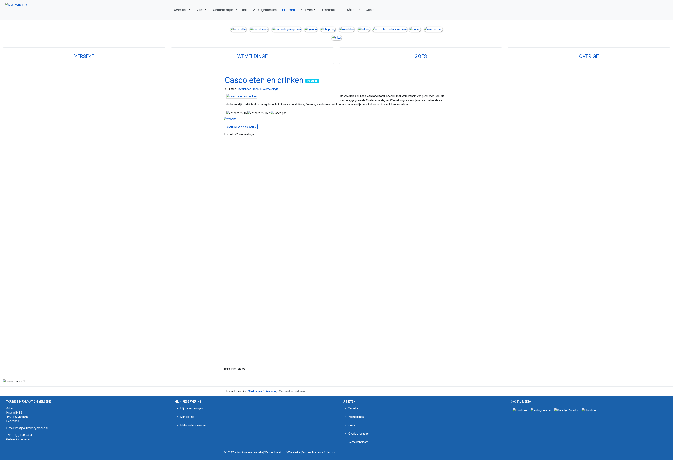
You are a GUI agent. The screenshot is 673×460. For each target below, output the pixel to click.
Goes (351, 425)
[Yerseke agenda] (311, 29)
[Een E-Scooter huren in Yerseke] (389, 29)
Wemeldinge (270, 89)
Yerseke (353, 408)
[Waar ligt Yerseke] (566, 410)
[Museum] (414, 29)
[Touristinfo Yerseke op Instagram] (540, 410)
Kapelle (257, 89)
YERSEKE (84, 56)
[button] (182, 10)
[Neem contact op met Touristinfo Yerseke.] (336, 37)
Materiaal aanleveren (193, 425)
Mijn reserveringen (191, 408)
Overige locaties (358, 433)
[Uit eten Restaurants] (259, 29)
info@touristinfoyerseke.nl (31, 428)
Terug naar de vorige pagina (240, 126)
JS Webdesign (293, 452)
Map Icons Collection (323, 452)
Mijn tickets (187, 416)
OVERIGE (589, 56)
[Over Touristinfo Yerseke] (238, 29)
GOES (420, 56)
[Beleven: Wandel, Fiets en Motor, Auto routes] (589, 410)
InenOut (278, 452)
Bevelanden (244, 89)
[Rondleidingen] (286, 29)
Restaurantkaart (358, 442)
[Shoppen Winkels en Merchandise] (328, 29)
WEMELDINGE (252, 56)
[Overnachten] (433, 29)
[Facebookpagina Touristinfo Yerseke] (520, 410)
